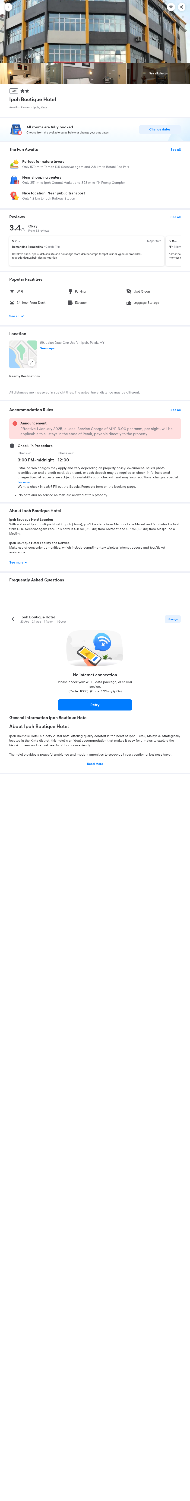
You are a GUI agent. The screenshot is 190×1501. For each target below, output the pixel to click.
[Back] (8, 7)
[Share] (181, 7)
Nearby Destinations (24, 376)
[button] (23, 354)
